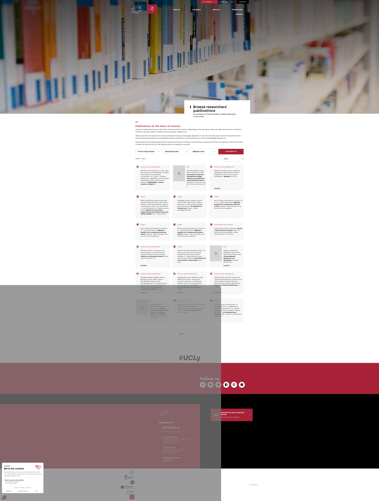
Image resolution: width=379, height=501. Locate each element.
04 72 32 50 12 (171, 427)
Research (239, 14)
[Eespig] (132, 484)
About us (176, 10)
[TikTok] (210, 385)
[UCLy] (137, 9)
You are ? (152, 8)
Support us (242, 1)
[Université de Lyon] (129, 479)
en (232, 2)
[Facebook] (226, 385)
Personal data (253, 485)
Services (216, 10)
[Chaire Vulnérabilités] (132, 498)
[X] (242, 385)
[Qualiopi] (130, 493)
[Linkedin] (218, 385)
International (237, 10)
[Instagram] (203, 385)
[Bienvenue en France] (132, 474)
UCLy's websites (207, 2)
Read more (217, 188)
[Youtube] (234, 385)
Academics (196, 10)
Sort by (137, 158)
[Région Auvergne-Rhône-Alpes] (129, 488)
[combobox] (148, 151)
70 (196, 334)
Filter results (230, 151)
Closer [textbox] (143, 158)
